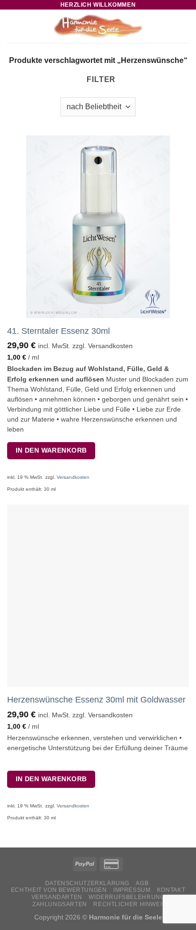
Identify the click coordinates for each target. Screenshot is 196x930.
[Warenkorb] (184, 26)
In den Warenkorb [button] (51, 450)
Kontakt (171, 890)
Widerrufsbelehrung (126, 897)
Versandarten (56, 897)
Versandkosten (73, 477)
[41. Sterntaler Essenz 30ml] (98, 226)
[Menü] (13, 26)
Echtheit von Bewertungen (59, 890)
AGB (142, 883)
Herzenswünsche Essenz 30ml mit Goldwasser (96, 699)
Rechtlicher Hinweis (129, 904)
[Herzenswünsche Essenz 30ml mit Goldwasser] (98, 596)
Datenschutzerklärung (87, 883)
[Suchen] (169, 26)
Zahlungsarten (59, 904)
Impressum (132, 890)
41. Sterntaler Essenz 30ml (58, 331)
